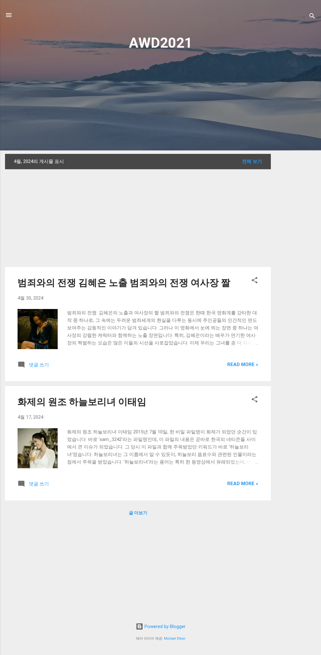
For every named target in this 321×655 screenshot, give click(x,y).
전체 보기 (252, 161)
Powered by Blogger (164, 626)
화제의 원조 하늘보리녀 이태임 (82, 401)
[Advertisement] (160, 100)
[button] (254, 281)
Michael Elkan (174, 639)
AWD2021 (160, 42)
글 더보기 (138, 512)
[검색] (312, 17)
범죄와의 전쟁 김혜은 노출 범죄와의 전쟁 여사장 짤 (124, 282)
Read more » (242, 364)
